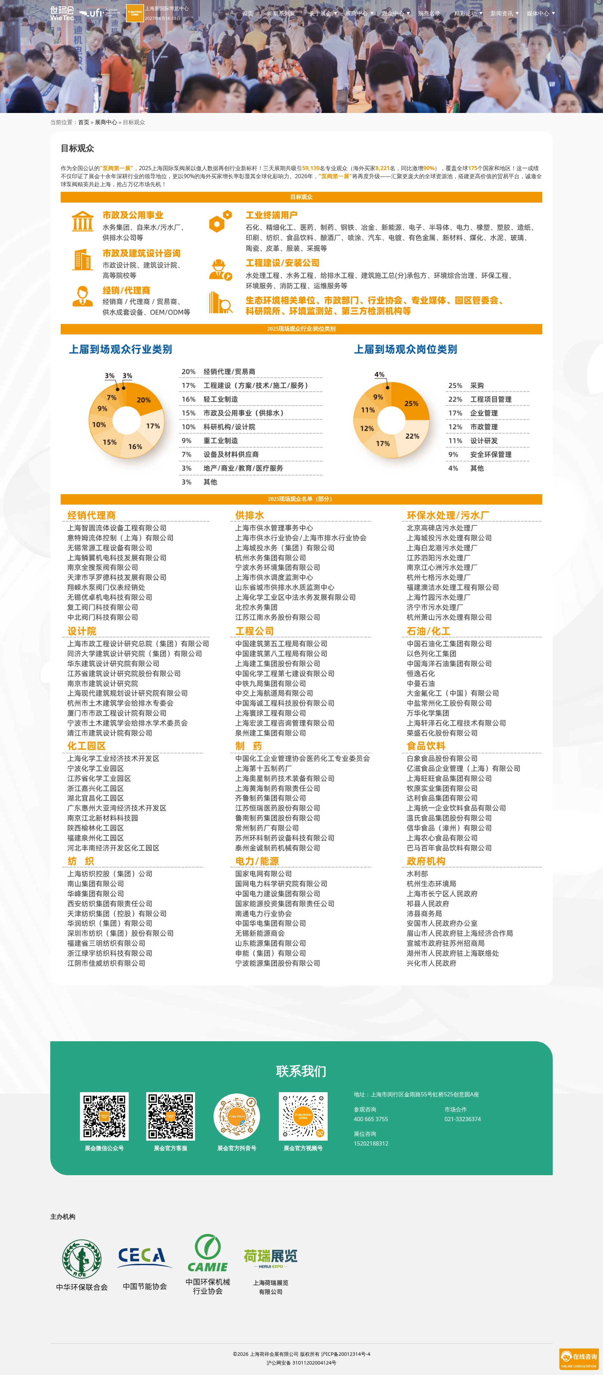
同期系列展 (281, 13)
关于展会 (320, 13)
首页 (247, 13)
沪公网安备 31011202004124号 (301, 1362)
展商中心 (106, 122)
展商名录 (429, 13)
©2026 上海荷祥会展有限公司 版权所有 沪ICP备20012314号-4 (301, 1354)
